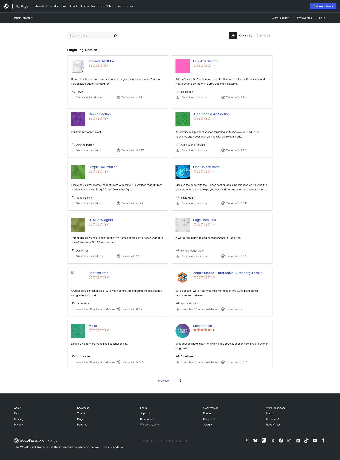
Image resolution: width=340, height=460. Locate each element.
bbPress (272, 419)
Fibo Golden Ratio (206, 167)
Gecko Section (100, 114)
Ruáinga (52, 441)
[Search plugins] (115, 35)
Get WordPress (323, 6)
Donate (209, 419)
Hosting (18, 419)
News (17, 413)
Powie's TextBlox (102, 61)
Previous (163, 380)
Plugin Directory (23, 17)
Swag (208, 424)
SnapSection (202, 326)
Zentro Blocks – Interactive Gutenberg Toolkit (227, 273)
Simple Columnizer (103, 167)
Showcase (83, 407)
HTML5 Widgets (101, 220)
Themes (82, 413)
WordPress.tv (149, 424)
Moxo (93, 326)
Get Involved (211, 407)
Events (207, 413)
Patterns (82, 424)
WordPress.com (277, 407)
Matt (270, 413)
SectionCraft (98, 273)
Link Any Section (205, 61)
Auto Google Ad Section (211, 114)
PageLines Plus (204, 220)
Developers (147, 419)
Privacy (18, 424)
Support (145, 413)
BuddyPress (275, 424)
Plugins (81, 419)
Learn (143, 407)
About (17, 407)
